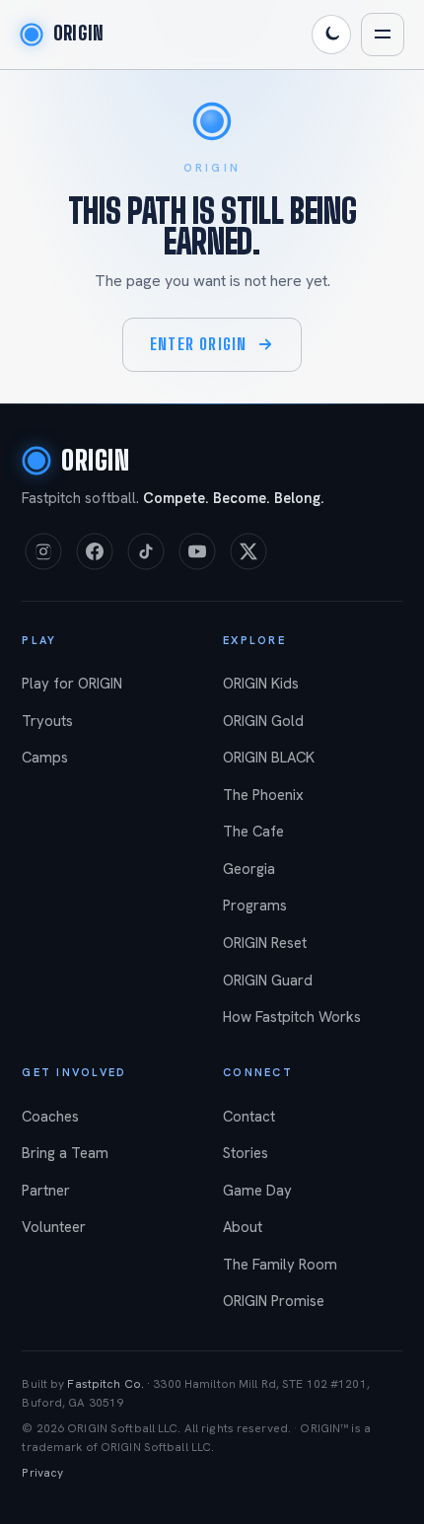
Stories (245, 1153)
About (242, 1227)
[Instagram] (43, 551)
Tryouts (47, 721)
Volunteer (54, 1227)
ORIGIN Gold (263, 721)
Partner (46, 1190)
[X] (248, 551)
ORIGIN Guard (268, 980)
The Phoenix (263, 795)
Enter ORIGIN (198, 343)
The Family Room (280, 1264)
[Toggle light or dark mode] (331, 34)
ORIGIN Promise (273, 1301)
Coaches (50, 1116)
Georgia (249, 869)
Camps (45, 757)
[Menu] (382, 34)
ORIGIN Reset (265, 943)
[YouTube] (197, 551)
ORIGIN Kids (261, 683)
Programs (255, 905)
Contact (249, 1116)
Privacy (42, 1473)
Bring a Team (65, 1153)
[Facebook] (94, 551)
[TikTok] (146, 551)
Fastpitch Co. (105, 1384)
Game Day (257, 1190)
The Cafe (253, 831)
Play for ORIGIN (72, 683)
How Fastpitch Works (292, 1017)
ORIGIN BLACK (269, 757)
